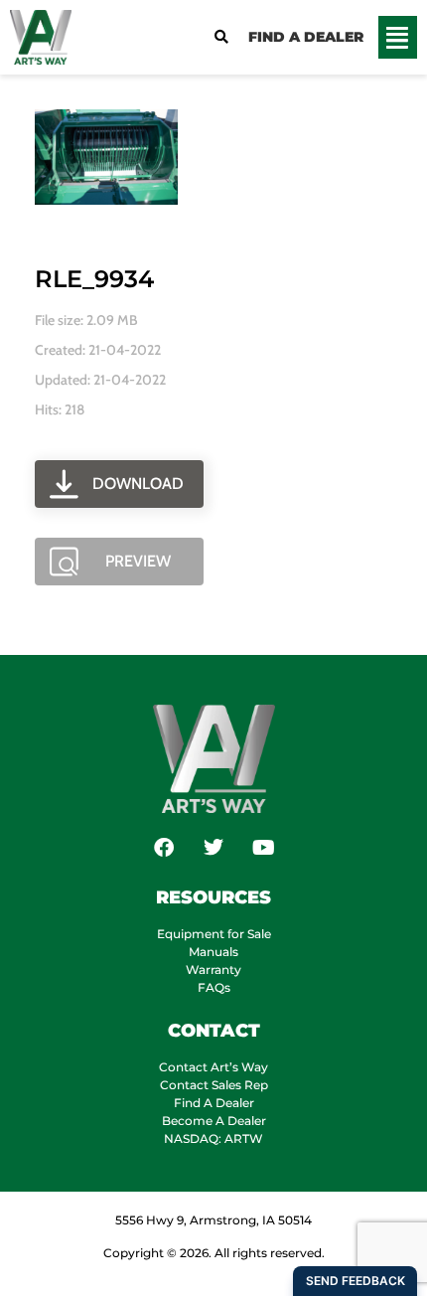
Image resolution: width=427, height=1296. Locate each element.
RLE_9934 (94, 278)
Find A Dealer (214, 1102)
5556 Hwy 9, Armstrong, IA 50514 (213, 1220)
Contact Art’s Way (213, 1066)
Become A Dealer (214, 1120)
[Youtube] (263, 848)
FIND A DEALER (305, 37)
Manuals (213, 951)
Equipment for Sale (214, 933)
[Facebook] (164, 848)
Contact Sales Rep (214, 1084)
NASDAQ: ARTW (213, 1138)
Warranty (213, 969)
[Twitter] (213, 848)
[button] (398, 38)
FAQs (214, 987)
